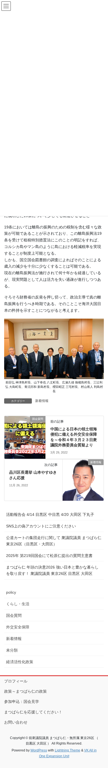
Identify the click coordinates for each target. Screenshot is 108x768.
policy (11, 592)
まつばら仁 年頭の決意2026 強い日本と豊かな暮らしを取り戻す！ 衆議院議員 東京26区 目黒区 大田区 (52, 570)
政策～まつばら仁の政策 (25, 691)
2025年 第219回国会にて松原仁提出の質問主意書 (49, 555)
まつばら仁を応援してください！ (33, 712)
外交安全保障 (17, 627)
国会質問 (14, 615)
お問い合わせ (15, 722)
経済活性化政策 (19, 662)
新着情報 (41, 401)
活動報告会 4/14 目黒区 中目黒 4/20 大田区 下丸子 (50, 514)
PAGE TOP (100, 740)
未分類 (12, 650)
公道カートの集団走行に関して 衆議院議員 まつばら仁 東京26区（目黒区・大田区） (53, 540)
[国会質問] (24, 436)
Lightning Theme (67, 750)
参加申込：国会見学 (21, 701)
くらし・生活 (17, 604)
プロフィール (15, 681)
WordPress (38, 750)
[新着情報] (83, 480)
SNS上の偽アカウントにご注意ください (41, 526)
